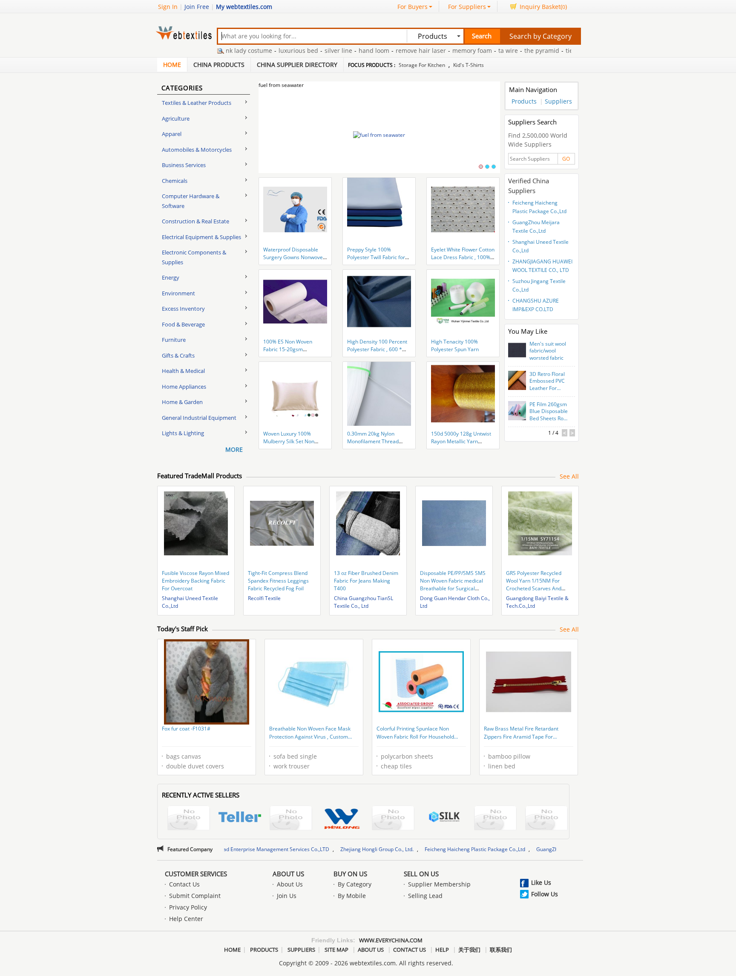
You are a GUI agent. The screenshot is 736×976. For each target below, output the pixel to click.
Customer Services (196, 873)
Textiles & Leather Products (196, 103)
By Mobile (352, 896)
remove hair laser (395, 50)
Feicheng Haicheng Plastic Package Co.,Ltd (539, 207)
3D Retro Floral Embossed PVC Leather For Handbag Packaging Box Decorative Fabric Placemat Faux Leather (548, 381)
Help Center (186, 919)
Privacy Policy (188, 907)
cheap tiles (396, 766)
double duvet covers (195, 766)
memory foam (446, 50)
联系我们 (501, 949)
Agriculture (176, 118)
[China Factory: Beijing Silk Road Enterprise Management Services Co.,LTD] (444, 818)
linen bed (501, 766)
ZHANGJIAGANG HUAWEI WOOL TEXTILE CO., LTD (542, 266)
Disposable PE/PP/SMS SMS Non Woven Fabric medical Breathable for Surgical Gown (453, 584)
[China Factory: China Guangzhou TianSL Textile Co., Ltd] (393, 819)
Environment (178, 293)
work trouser (291, 766)
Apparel (171, 134)
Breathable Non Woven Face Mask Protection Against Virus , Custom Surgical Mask (310, 733)
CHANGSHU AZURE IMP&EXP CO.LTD (535, 305)
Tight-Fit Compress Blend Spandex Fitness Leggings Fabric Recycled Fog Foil (278, 580)
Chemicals (174, 181)
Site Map (336, 949)
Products (524, 101)
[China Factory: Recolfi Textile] (188, 819)
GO (566, 158)
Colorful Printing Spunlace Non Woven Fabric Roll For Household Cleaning (415, 733)
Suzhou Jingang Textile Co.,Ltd (539, 285)
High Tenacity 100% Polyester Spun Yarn (455, 345)
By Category (354, 884)
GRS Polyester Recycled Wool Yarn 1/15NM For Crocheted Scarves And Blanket (533, 584)
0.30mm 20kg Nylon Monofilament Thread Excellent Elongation (373, 441)
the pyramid (516, 50)
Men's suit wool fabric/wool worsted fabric (547, 351)
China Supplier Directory (297, 65)
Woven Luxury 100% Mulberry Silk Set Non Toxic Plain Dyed (288, 441)
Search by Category (540, 36)
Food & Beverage (183, 324)
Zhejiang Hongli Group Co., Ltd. (327, 849)
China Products (218, 65)
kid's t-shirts (468, 65)
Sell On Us (421, 873)
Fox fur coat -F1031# (186, 728)
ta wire (482, 50)
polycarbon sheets (407, 756)
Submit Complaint (195, 896)
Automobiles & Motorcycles (197, 149)
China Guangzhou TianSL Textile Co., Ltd (363, 602)
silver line (313, 50)
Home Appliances (184, 386)
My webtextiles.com (244, 7)
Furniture (174, 340)
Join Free (196, 7)
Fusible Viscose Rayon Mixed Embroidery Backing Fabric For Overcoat (195, 580)
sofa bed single (295, 756)
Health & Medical (183, 371)
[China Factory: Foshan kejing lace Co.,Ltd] (291, 819)
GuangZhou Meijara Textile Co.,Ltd (536, 226)
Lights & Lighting (183, 433)
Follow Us (544, 894)
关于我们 (469, 949)
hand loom (348, 50)
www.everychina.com (391, 940)
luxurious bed (273, 50)
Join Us (286, 896)
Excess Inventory (183, 308)
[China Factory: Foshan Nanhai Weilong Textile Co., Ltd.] (342, 819)
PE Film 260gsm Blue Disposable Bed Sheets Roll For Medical (548, 411)
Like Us (541, 882)
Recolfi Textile (264, 598)
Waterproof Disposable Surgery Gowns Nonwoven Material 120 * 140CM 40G (295, 257)
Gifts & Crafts (178, 355)
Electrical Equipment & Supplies (201, 237)
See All (569, 476)
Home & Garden (182, 402)
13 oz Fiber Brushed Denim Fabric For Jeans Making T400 (366, 580)
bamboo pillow (509, 756)
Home (172, 65)
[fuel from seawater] (379, 135)
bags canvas (183, 756)
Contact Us (184, 884)
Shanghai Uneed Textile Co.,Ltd (540, 246)
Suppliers (558, 101)
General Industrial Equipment (199, 418)
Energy (170, 277)
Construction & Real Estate (195, 221)
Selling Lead (425, 896)
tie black (552, 50)
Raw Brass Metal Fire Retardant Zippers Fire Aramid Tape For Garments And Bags (521, 733)
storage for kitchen (422, 65)
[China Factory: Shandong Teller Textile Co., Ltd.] (239, 818)
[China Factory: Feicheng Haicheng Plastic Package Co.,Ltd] (546, 819)
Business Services (184, 165)
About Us (288, 873)
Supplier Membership (439, 884)
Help (442, 949)
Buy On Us (350, 873)
